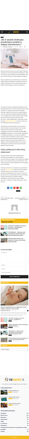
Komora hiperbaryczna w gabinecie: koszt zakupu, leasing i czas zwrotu (13, 308)
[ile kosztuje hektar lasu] (4, 392)
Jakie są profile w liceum (13, 397)
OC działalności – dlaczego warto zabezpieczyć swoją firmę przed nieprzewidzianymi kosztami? (16, 233)
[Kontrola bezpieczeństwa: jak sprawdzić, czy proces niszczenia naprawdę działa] (4, 240)
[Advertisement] (14, 15)
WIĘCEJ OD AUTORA (7, 222)
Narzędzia (3, 304)
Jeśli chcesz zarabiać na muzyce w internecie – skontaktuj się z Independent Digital (17, 227)
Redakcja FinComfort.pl (7, 46)
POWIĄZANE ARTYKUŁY (8, 219)
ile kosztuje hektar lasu (13, 390)
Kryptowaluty (4, 419)
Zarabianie (3, 413)
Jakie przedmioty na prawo (14, 403)
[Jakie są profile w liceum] (4, 398)
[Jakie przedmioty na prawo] (4, 405)
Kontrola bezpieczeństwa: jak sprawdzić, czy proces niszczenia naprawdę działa (16, 240)
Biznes (2, 37)
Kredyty (3, 431)
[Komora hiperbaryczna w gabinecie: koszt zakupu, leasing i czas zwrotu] (14, 295)
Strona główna (3, 35)
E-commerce (4, 423)
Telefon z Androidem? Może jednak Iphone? (7, 199)
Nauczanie (3, 417)
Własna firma (4, 415)
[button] (27, 32)
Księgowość (4, 425)
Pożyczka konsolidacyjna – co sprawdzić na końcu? (21, 199)
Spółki (2, 421)
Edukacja (10, 398)
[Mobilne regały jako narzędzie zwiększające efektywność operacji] (4, 326)
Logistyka (10, 327)
